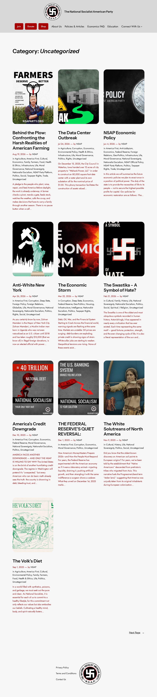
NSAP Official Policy (133, 162)
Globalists (17, 307)
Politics (16, 175)
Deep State (45, 300)
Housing (90, 304)
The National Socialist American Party (88, 11)
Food (42, 162)
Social (23, 175)
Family (27, 162)
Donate (30, 26)
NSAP (35, 154)
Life (36, 165)
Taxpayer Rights (34, 175)
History (124, 300)
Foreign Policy (19, 304)
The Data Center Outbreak (74, 135)
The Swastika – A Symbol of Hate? (120, 288)
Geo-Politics (118, 155)
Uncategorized (19, 179)
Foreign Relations (35, 304)
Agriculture (20, 158)
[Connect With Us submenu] (141, 26)
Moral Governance (84, 155)
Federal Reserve (122, 151)
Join (19, 26)
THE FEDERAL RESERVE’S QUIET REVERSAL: (76, 429)
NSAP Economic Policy (120, 135)
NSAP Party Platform (42, 172)
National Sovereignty (34, 168)
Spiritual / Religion (119, 307)
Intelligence (76, 307)
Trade (45, 175)
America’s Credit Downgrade (29, 426)
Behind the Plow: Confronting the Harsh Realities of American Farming (31, 140)
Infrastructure (27, 165)
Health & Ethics (85, 151)
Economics (18, 162)
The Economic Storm (72, 288)
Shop (43, 26)
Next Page (136, 632)
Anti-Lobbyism (126, 148)
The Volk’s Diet (27, 561)
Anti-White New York (28, 288)
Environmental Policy (67, 151)
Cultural (43, 158)
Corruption (77, 148)
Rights (69, 158)
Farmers (34, 162)
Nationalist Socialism (22, 172)
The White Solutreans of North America (123, 429)
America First (33, 158)
